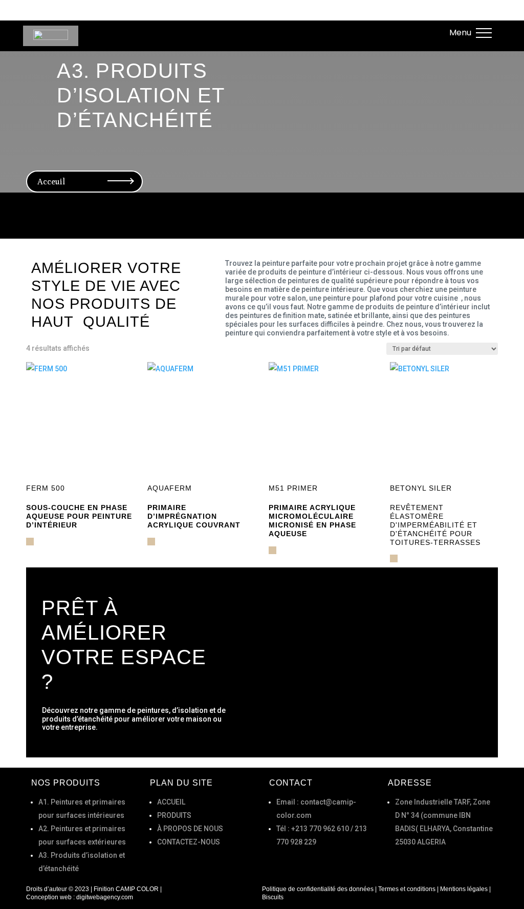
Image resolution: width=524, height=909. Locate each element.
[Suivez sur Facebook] (390, 32)
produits (142, 19)
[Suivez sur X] (411, 32)
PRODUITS (174, 815)
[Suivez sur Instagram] (432, 32)
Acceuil (99, 19)
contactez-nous (299, 19)
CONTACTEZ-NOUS (188, 842)
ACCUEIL (171, 802)
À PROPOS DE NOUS (190, 829)
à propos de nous (211, 19)
